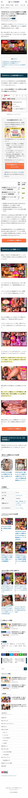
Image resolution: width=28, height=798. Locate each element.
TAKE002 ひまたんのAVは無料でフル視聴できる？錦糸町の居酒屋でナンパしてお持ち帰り (20, 559)
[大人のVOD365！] (14, 2)
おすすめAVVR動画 (7, 751)
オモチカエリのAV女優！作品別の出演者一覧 (6, 528)
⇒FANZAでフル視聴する (14, 428)
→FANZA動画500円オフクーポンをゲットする (14, 166)
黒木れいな (12, 643)
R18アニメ (5, 746)
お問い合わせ (8, 787)
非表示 (15, 58)
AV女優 (4, 743)
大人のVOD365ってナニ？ (17, 787)
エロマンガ (5, 720)
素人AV (13, 18)
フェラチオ (5, 735)
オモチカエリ (21, 24)
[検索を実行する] (25, 668)
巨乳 (17, 501)
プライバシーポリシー (14, 789)
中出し (21, 508)
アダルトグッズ (6, 757)
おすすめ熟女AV (6, 737)
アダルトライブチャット (8, 723)
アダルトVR (5, 749)
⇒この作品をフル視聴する (14, 240)
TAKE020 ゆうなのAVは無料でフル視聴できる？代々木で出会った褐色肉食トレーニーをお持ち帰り (20, 535)
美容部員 (21, 501)
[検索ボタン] (26, 2)
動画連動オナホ (6, 760)
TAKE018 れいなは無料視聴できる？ (11, 61)
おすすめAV (5, 729)
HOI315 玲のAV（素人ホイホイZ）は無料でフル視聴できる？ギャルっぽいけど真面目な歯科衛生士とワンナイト (21, 476)
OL (7, 645)
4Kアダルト (5, 740)
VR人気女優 (5, 754)
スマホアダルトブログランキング (8, 775)
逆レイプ (5, 732)
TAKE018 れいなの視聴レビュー (10, 63)
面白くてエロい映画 (7, 763)
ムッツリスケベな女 (20, 643)
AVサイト (5, 726)
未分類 (4, 766)
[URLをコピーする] (25, 654)
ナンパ (17, 508)
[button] (3, 654)
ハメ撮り (15, 645)
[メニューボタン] (2, 2)
